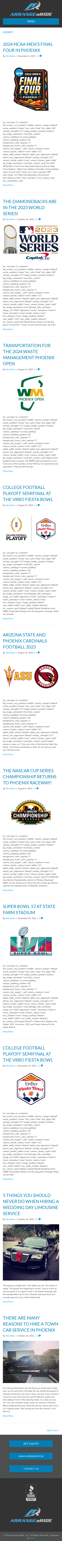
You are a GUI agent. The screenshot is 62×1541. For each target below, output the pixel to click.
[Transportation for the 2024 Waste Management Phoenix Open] (31, 393)
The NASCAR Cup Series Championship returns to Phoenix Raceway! (29, 776)
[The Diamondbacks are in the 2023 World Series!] (31, 243)
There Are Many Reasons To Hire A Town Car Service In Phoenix (30, 1323)
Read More (8, 185)
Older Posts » (53, 1430)
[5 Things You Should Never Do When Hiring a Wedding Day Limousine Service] (31, 1252)
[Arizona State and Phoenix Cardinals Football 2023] (31, 676)
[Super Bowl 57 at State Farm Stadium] (31, 942)
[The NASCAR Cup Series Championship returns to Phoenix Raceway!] (31, 812)
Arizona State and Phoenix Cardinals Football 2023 (25, 640)
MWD (32, 1538)
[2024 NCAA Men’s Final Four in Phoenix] (31, 89)
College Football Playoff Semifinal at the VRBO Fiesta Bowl (28, 493)
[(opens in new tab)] (31, 1492)
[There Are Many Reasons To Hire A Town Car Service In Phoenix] (31, 1362)
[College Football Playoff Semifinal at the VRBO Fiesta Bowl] (31, 529)
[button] (31, 1443)
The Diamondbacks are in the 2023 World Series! (30, 207)
